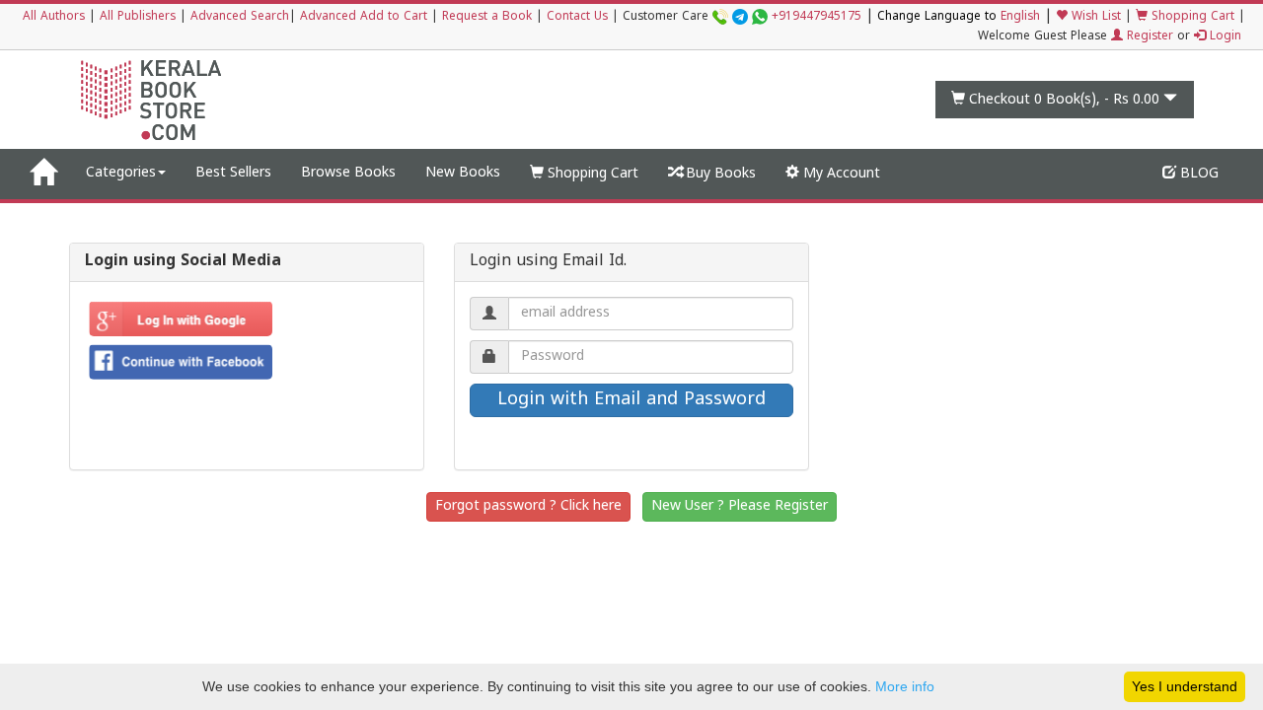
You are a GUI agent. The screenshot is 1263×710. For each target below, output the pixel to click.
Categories (121, 173)
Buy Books (719, 174)
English (1020, 17)
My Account (839, 174)
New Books (462, 173)
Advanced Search (239, 17)
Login (1223, 37)
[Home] (43, 173)
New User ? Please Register (739, 506)
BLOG (1197, 174)
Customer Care (742, 17)
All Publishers (138, 17)
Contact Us (577, 17)
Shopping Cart (1191, 17)
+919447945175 (816, 17)
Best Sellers (233, 173)
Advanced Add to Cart (363, 17)
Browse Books (348, 173)
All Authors (54, 17)
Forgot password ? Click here (528, 506)
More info (904, 686)
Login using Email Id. (548, 262)
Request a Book (487, 17)
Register (1148, 37)
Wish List (1094, 17)
